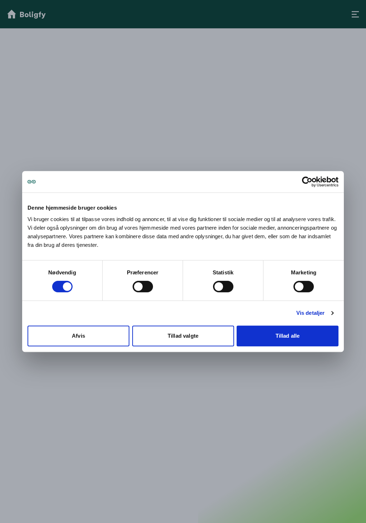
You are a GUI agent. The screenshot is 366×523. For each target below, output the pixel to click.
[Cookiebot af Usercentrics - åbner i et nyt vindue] (307, 181)
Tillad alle (288, 336)
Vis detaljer (310, 313)
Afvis (78, 336)
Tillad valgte (183, 336)
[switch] (143, 286)
